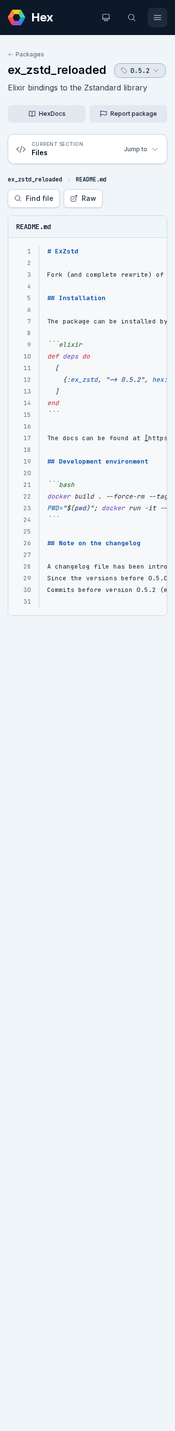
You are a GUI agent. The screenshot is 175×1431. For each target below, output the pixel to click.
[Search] (131, 17)
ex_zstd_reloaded (57, 70)
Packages (30, 54)
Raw (89, 198)
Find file (39, 198)
